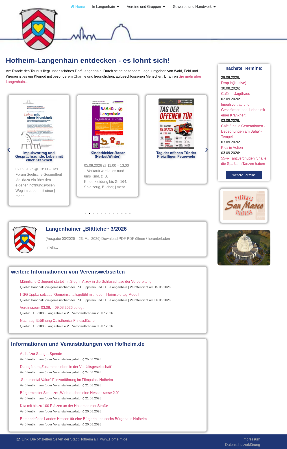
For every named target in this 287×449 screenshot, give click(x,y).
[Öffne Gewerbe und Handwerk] (214, 6)
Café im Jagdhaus (235, 94)
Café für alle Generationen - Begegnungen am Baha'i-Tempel (243, 131)
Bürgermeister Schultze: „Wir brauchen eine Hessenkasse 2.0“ (69, 393)
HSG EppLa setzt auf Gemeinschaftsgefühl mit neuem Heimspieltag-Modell (79, 294)
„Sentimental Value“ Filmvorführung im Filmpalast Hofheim (66, 380)
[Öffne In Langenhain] (118, 6)
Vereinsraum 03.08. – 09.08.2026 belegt (51, 307)
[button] (8, 150)
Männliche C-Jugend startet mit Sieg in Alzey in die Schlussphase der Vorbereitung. (86, 281)
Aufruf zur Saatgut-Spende (41, 354)
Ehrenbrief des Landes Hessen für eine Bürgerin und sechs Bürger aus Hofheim (83, 419)
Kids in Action (232, 147)
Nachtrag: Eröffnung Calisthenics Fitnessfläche (57, 320)
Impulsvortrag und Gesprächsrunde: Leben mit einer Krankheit (243, 110)
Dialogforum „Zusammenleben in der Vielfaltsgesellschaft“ (66, 367)
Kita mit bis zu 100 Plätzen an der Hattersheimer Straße (64, 406)
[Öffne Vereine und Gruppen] (164, 6)
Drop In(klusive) (233, 83)
